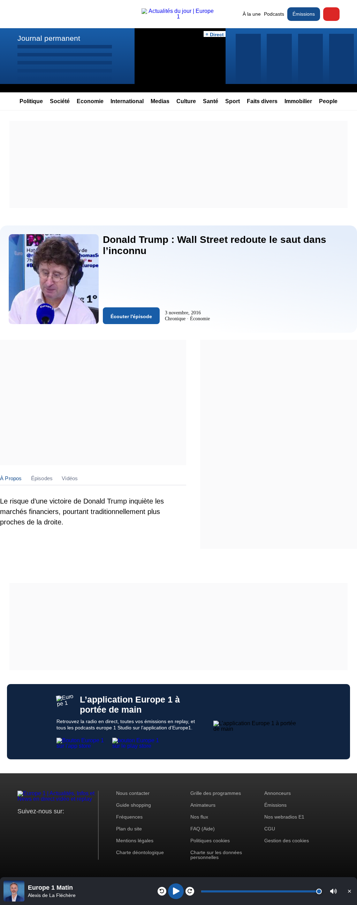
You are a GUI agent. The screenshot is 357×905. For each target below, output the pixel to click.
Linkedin (81, 824)
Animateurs (202, 805)
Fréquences (129, 817)
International (127, 101)
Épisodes (42, 478)
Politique (31, 101)
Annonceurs (277, 793)
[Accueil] (178, 17)
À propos (11, 478)
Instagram (33, 824)
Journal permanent (48, 38)
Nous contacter (133, 793)
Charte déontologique (140, 852)
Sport (232, 101)
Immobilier (298, 101)
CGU (269, 828)
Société (60, 101)
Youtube (57, 824)
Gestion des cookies (286, 840)
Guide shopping (133, 805)
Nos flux (199, 817)
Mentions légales (134, 840)
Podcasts (274, 14)
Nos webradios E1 (284, 817)
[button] (333, 891)
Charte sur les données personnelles (216, 855)
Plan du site (129, 828)
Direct (331, 14)
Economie (90, 101)
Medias (160, 101)
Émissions (304, 14)
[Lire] (176, 891)
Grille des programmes (215, 793)
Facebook (45, 824)
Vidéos (70, 478)
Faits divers (262, 101)
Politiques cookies (210, 840)
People (328, 101)
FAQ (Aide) (202, 828)
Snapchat (69, 824)
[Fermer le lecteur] (349, 891)
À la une (252, 14)
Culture (186, 101)
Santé (210, 101)
